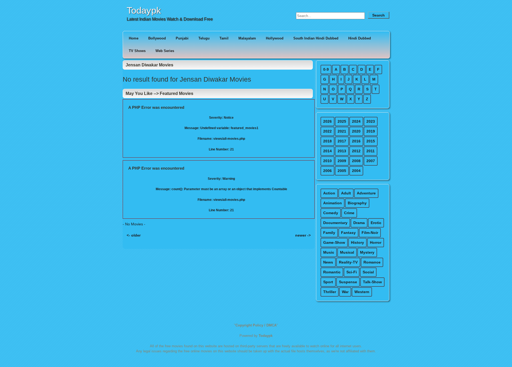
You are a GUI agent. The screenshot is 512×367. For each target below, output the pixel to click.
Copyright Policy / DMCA (256, 325)
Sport (328, 282)
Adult (346, 193)
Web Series (164, 51)
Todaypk (144, 10)
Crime (349, 213)
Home (133, 38)
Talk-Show (372, 282)
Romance (372, 262)
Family (329, 232)
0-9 (326, 69)
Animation (332, 203)
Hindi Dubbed (359, 38)
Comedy (330, 213)
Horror (375, 242)
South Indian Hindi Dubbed (315, 38)
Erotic (376, 223)
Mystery (367, 252)
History (357, 242)
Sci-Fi (351, 272)
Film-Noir (370, 232)
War (345, 292)
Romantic (332, 272)
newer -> (303, 235)
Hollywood (274, 38)
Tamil (224, 38)
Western (361, 292)
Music (328, 252)
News (328, 262)
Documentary (335, 223)
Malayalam (247, 38)
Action (329, 193)
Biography (357, 203)
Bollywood (157, 38)
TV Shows (137, 51)
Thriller (329, 292)
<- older (134, 235)
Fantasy (348, 232)
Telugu (204, 38)
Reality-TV (348, 262)
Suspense (348, 282)
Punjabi (182, 38)
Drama (359, 223)
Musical (347, 252)
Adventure (366, 193)
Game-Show (334, 242)
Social (368, 272)
